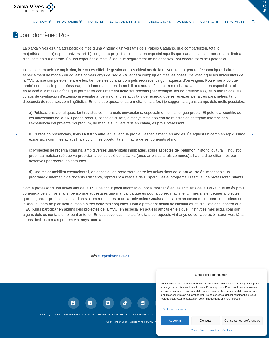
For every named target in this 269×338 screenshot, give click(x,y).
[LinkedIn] (143, 303)
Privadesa (214, 330)
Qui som (54, 314)
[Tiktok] (126, 303)
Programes (72, 314)
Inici (42, 314)
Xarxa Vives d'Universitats (146, 322)
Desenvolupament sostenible (106, 314)
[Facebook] (73, 303)
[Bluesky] (108, 303)
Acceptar (175, 320)
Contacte (227, 330)
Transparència (142, 314)
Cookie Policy (199, 330)
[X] (91, 303)
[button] (258, 10)
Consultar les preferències (242, 320)
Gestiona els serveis (174, 309)
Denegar (206, 320)
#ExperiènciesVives (113, 256)
